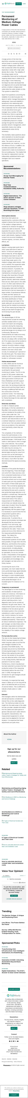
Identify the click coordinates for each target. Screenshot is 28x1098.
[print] (25, 54)
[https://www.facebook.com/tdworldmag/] (9, 1041)
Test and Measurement (8, 12)
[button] (3, 4)
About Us (4, 1059)
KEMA (14, 42)
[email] (19, 54)
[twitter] (14, 54)
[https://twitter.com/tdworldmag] (16, 1041)
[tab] (6, 875)
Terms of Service (18, 1061)
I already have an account (14, 898)
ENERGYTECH (14, 1048)
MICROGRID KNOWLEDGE (14, 1050)
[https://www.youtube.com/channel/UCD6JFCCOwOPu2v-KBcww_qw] (18, 1041)
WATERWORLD (14, 1053)
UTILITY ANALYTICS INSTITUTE (14, 1051)
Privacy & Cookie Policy (7, 1061)
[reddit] (16, 54)
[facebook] (8, 54)
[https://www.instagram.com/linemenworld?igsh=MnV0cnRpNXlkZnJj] (11, 1041)
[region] (14, 879)
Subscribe (14, 1059)
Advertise (9, 1059)
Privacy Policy (16, 1090)
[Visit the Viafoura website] (22, 882)
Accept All (14, 1094)
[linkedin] (11, 54)
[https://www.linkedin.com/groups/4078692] (13, 1041)
